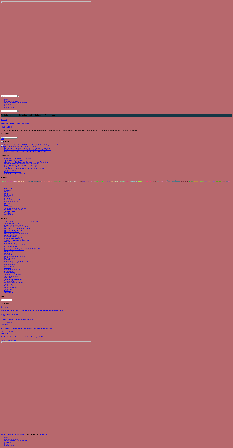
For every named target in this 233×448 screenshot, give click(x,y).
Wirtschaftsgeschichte (33, 181)
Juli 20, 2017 (5, 127)
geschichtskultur (9, 243)
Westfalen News (9, 211)
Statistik (111, 181)
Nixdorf (205, 181)
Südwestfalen (85, 181)
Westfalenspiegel (10, 286)
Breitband (15, 181)
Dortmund (218, 181)
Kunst (6, 193)
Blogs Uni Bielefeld (10, 235)
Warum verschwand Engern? (13, 160)
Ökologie (7, 198)
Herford (80, 181)
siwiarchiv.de (8, 271)
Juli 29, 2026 (5, 332)
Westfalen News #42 (11, 170)
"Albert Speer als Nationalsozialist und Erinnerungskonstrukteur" (25, 168)
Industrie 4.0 (184, 181)
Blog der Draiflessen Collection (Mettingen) (18, 227)
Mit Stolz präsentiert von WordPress (12, 434)
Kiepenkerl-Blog (9, 251)
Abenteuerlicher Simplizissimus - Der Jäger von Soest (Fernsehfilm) (26, 162)
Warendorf (149, 181)
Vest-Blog (7, 278)
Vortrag (72, 181)
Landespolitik (8, 195)
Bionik (214, 181)
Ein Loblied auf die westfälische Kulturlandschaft (17, 319)
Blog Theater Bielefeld (11, 232)
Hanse (76, 181)
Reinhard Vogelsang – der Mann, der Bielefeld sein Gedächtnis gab (26, 151)
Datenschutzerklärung (11, 101)
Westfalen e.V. (9, 281)
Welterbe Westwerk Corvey (13, 279)
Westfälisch (21, 181)
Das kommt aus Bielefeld (12, 238)
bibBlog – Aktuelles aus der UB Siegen (16, 225)
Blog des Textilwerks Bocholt (13, 230)
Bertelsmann (201, 181)
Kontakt (6, 106)
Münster (191, 181)
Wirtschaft (4, 120)
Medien (6, 196)
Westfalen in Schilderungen (13, 210)
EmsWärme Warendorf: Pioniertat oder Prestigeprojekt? (22, 163)
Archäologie (64, 181)
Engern (94, 181)
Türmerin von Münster (11, 276)
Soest (158, 181)
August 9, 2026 (6, 323)
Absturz (91, 181)
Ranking (226, 181)
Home (6, 99)
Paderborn (142, 181)
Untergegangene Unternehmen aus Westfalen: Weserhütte (23, 167)
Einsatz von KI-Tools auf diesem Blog (16, 102)
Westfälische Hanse (10, 287)
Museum (154, 181)
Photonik (108, 181)
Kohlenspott (8, 255)
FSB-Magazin (8, 241)
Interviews (7, 190)
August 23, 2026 (6, 314)
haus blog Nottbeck (10, 246)
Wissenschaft (8, 214)
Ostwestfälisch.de (10, 266)
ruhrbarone (7, 268)
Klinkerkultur (8, 253)
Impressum (7, 104)
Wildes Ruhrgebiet (10, 292)
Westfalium (8, 289)
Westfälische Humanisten (12, 172)
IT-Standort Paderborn (47, 181)
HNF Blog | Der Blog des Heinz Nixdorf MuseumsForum (22, 248)
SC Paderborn (99, 181)
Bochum (229, 181)
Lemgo (223, 181)
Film (105, 181)
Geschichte (8, 188)
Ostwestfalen (134, 181)
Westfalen (122, 181)
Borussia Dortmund (57, 181)
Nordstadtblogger (10, 264)
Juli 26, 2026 (5, 340)
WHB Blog (7, 291)
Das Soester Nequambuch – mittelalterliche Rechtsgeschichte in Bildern (27, 150)
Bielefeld (116, 181)
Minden (69, 181)
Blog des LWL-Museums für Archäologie (17, 228)
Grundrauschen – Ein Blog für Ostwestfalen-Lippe (20, 245)
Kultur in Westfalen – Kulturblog (14, 256)
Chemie (127, 181)
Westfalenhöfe (9, 284)
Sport (6, 205)
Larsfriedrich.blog (10, 258)
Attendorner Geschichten (12, 223)
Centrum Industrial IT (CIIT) (13, 237)
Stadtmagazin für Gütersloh (13, 274)
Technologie (8, 206)
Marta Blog (7, 259)
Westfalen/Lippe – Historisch (13, 282)
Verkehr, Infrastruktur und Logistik (15, 208)
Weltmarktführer (173, 181)
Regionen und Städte (11, 201)
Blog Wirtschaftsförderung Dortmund (16, 233)
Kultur (6, 192)
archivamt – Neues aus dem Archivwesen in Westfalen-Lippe (24, 222)
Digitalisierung (163, 181)
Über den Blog (9, 107)
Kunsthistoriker (3, 181)
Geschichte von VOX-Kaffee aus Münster (17, 159)
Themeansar (43, 434)
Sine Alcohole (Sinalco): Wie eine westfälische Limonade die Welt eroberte (28, 148)
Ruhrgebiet (196, 181)
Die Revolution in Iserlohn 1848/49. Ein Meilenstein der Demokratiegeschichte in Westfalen (33, 145)
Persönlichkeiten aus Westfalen (14, 200)
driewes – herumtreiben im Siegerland (16, 240)
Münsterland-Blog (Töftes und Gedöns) (16, 261)
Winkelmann (210, 181)
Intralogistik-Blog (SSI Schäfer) (14, 250)
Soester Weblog (9, 273)
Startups (9, 181)
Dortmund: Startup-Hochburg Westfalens (15, 123)
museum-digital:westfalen (12, 263)
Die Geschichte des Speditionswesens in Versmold (20, 165)
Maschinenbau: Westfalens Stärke (15, 173)
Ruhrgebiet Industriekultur (12, 269)
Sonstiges (7, 203)
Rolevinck (12, 127)
